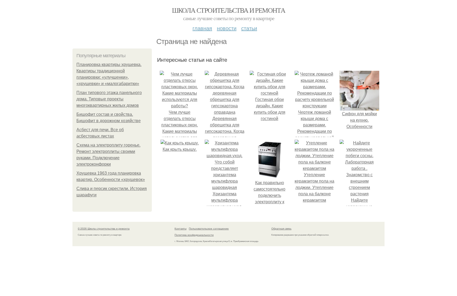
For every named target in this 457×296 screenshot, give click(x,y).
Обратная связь (281, 228)
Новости (226, 28)
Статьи (249, 28)
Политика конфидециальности (194, 235)
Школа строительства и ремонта (228, 10)
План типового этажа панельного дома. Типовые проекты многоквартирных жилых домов (109, 99)
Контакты (180, 228)
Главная (202, 28)
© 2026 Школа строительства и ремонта (104, 228)
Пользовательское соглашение (209, 228)
